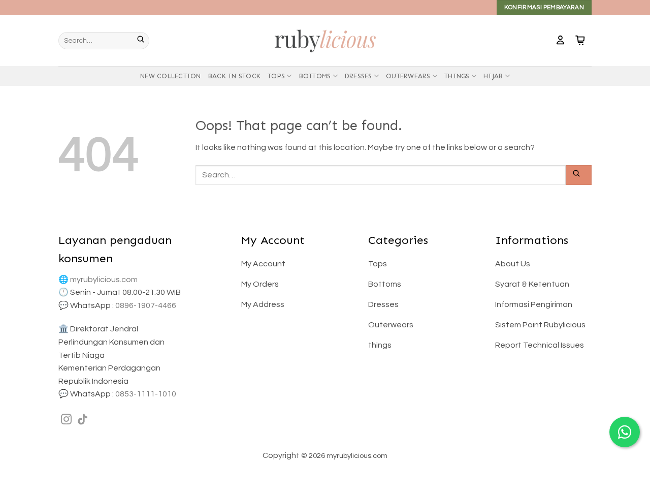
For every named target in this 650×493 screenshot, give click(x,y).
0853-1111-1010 (145, 394)
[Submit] (143, 40)
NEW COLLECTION (170, 76)
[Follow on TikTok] (82, 420)
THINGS (457, 76)
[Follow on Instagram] (66, 420)
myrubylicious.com (104, 279)
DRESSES (358, 76)
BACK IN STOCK (234, 76)
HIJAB (493, 76)
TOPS (276, 76)
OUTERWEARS (408, 76)
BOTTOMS (315, 76)
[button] (560, 40)
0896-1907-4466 (145, 305)
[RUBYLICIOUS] (325, 40)
